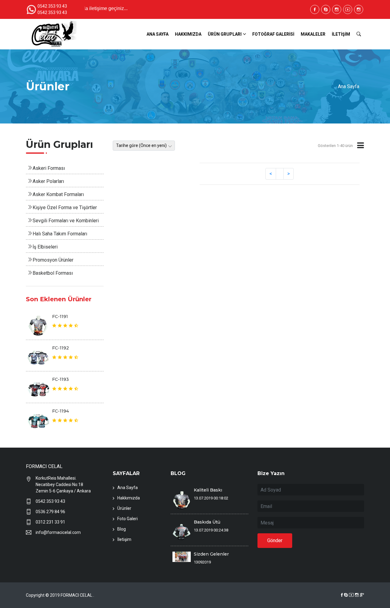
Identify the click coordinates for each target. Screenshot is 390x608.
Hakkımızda (128, 497)
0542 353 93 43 (50, 501)
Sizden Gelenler (211, 554)
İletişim (124, 539)
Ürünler (124, 508)
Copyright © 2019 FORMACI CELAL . (60, 595)
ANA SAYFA (157, 34)
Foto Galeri (127, 518)
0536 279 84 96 (50, 511)
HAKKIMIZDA (188, 34)
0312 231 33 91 (50, 522)
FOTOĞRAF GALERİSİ (273, 34)
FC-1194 (60, 411)
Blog (121, 529)
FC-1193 (60, 379)
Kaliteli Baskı (208, 490)
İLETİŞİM (341, 34)
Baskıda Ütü (207, 522)
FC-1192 (60, 348)
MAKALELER (313, 34)
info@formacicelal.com (58, 532)
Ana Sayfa (348, 86)
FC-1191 (60, 316)
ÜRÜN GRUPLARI (225, 34)
